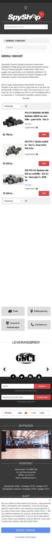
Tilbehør (9, 47)
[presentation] (4, 369)
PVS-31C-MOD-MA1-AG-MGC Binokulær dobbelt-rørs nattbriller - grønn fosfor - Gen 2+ (37, 116)
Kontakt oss (41, 324)
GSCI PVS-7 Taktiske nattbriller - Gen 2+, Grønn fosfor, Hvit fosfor (37, 145)
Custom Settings (25, 537)
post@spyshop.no (29, 478)
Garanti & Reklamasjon (13, 325)
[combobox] (26, 26)
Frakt (15, 311)
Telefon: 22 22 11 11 (26, 475)
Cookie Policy (39, 511)
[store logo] (26, 16)
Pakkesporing (40, 311)
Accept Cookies (25, 530)
